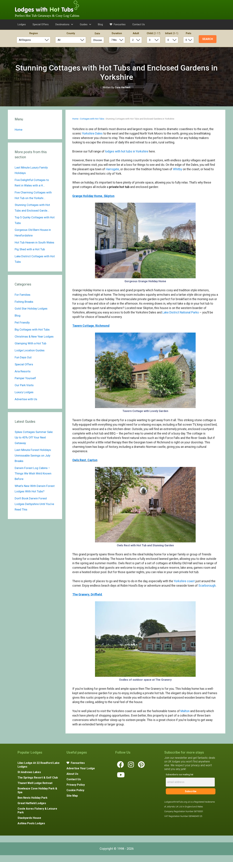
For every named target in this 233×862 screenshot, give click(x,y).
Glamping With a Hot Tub (30, 343)
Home (75, 118)
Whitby (177, 169)
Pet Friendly (22, 322)
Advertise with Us (26, 399)
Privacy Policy (76, 784)
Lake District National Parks (180, 312)
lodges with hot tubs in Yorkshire (126, 151)
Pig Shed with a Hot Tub (30, 249)
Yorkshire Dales (92, 133)
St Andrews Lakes (29, 772)
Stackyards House (29, 817)
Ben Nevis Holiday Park (32, 797)
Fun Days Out (23, 357)
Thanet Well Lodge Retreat (35, 783)
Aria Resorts (23, 371)
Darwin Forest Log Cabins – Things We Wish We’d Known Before (33, 473)
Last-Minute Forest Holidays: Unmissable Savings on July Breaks (33, 455)
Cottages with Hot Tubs (92, 118)
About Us (72, 773)
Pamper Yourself (25, 378)
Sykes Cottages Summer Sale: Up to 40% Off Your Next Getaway (34, 437)
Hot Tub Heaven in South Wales (34, 242)
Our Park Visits (24, 385)
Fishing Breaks (24, 301)
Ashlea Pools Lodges (31, 823)
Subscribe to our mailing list (179, 774)
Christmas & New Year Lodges (34, 336)
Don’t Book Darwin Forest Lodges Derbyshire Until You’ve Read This (34, 504)
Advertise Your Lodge (81, 768)
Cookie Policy (75, 790)
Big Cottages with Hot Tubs (32, 329)
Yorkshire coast (184, 581)
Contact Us (138, 24)
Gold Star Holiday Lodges (31, 308)
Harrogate (112, 169)
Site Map (72, 795)
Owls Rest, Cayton (84, 460)
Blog (100, 24)
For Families (22, 294)
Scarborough (207, 585)
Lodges (22, 24)
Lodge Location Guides (30, 350)
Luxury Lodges (24, 392)
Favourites (119, 24)
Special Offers (41, 24)
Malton (185, 711)
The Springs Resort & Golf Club (38, 777)
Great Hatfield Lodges (32, 803)
